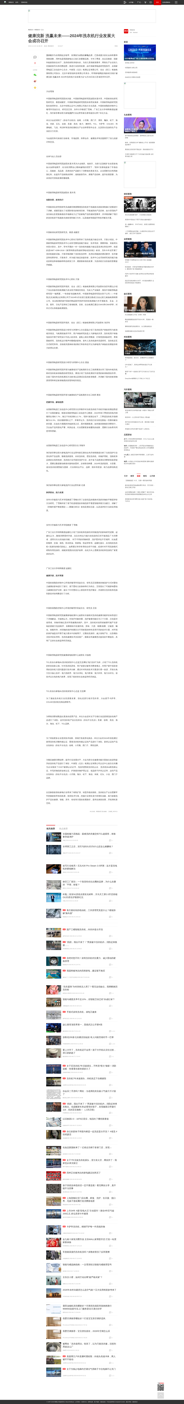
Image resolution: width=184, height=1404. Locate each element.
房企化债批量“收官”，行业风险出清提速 (138, 215)
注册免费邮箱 (166, 2)
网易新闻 (132, 30)
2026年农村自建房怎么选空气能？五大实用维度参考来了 (89, 1290)
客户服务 (96, 1402)
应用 (16, 2)
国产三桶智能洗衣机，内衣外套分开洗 (85, 929)
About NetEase (69, 1402)
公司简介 (77, 1402)
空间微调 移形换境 (131, 72)
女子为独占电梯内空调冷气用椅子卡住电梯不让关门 (91, 1369)
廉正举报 (128, 1402)
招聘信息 (90, 1402)
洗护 (71, 113)
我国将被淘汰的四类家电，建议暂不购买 (86, 971)
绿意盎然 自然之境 (131, 67)
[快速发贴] (35, 57)
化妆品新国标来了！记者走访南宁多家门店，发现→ (87, 1147)
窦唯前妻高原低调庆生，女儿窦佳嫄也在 (138, 326)
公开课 (152, 476)
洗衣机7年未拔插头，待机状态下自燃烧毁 (86, 1078)
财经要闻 (128, 194)
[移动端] (125, 2)
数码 (145, 476)
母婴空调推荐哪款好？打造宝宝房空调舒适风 (84, 1318)
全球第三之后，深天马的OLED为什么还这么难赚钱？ (88, 846)
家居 (126, 42)
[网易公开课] (131, 2)
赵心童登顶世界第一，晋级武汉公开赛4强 (82, 1024)
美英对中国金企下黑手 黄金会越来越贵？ (138, 219)
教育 (132, 476)
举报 (116, 46)
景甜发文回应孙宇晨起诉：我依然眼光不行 (139, 149)
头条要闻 (128, 115)
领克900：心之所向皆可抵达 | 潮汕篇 (137, 417)
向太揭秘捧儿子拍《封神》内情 (135, 315)
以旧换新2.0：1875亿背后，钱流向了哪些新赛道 (86, 1119)
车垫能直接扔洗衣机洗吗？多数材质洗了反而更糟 (86, 1252)
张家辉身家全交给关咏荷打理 (134, 331)
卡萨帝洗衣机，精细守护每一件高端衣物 (86, 1226)
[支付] (145, 2)
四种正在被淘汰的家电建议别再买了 (84, 1173)
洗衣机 (49, 55)
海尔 (106, 120)
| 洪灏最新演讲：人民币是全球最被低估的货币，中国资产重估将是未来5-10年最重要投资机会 (139, 448)
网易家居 (37, 30)
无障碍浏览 (24, 2)
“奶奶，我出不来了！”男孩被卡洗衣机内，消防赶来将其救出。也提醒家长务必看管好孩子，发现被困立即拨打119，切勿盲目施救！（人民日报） (90, 1107)
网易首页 (11, 2)
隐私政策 (103, 1402)
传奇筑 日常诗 (129, 63)
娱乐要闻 (128, 294)
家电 (87, 55)
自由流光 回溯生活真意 (132, 77)
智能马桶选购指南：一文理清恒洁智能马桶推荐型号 (87, 1264)
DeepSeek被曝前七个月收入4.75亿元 (137, 378)
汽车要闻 (128, 389)
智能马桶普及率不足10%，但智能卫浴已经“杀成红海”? (88, 999)
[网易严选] (139, 2)
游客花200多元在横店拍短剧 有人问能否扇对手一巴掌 (88, 1037)
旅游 (138, 476)
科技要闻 (128, 337)
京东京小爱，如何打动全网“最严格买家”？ (83, 1277)
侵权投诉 (134, 1402)
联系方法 (84, 1402)
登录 (157, 2)
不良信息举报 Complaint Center (116, 1402)
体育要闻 (128, 239)
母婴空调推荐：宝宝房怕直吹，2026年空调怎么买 (86, 1331)
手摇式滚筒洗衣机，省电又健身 (81, 1012)
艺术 (126, 476)
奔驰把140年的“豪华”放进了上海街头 (137, 429)
